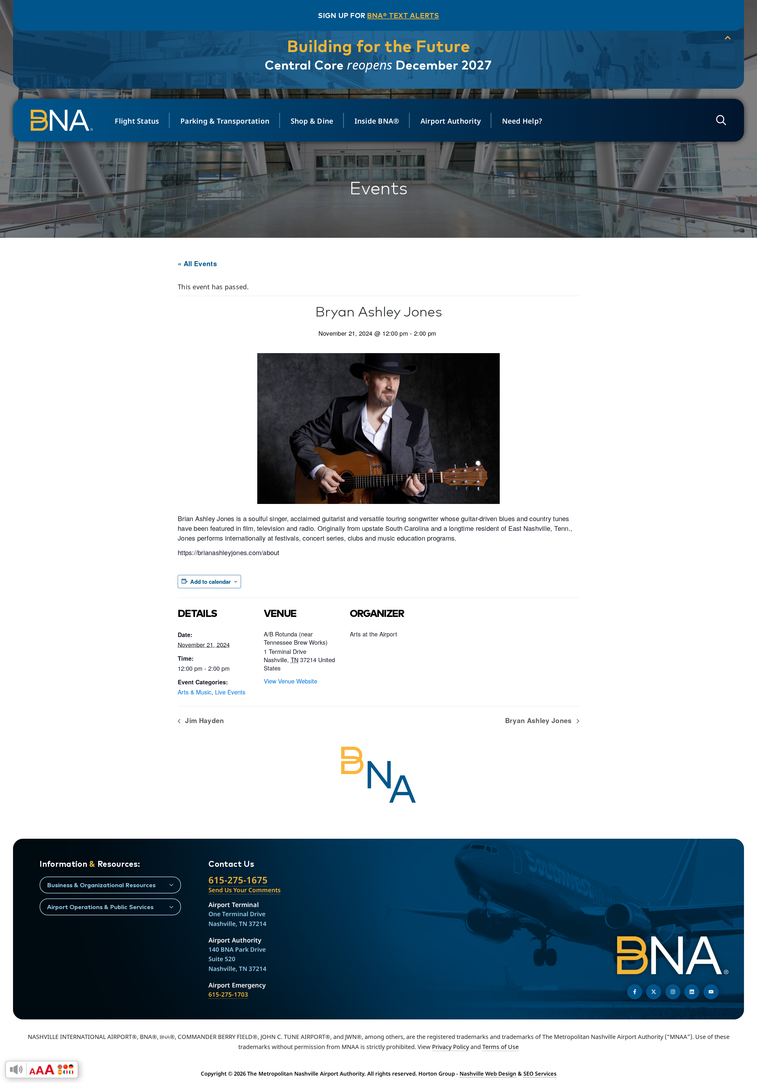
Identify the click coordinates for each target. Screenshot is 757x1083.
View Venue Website (290, 681)
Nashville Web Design (488, 1073)
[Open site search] (721, 120)
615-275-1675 (238, 880)
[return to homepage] (64, 120)
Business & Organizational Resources (101, 885)
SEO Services (540, 1073)
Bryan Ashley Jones (539, 720)
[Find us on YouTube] (711, 991)
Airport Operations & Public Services (100, 907)
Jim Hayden (203, 720)
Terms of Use (500, 1047)
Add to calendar (210, 582)
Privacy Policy (450, 1047)
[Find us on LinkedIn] (691, 991)
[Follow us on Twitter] (653, 991)
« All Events (197, 263)
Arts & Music (194, 692)
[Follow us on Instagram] (672, 991)
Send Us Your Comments (244, 890)
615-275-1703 (228, 994)
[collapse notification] (728, 38)
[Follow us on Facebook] (634, 991)
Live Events (230, 692)
